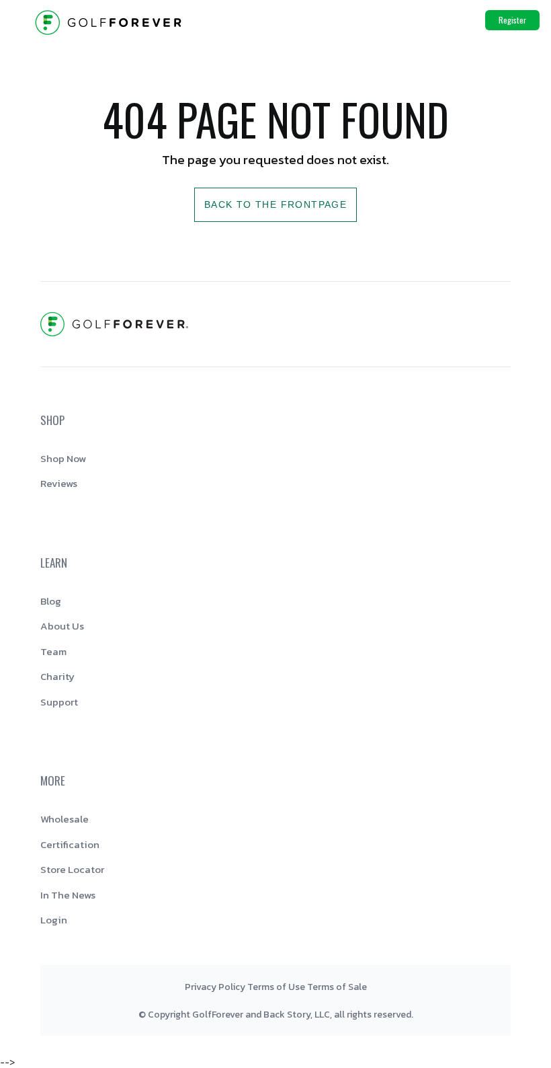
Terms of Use (276, 987)
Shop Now (63, 458)
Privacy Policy (215, 987)
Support (59, 702)
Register (512, 19)
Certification (69, 844)
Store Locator (72, 869)
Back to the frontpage (275, 204)
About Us (62, 626)
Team (53, 651)
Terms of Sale (337, 987)
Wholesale (64, 819)
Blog (50, 601)
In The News (67, 895)
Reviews (58, 483)
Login (53, 919)
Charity (57, 676)
